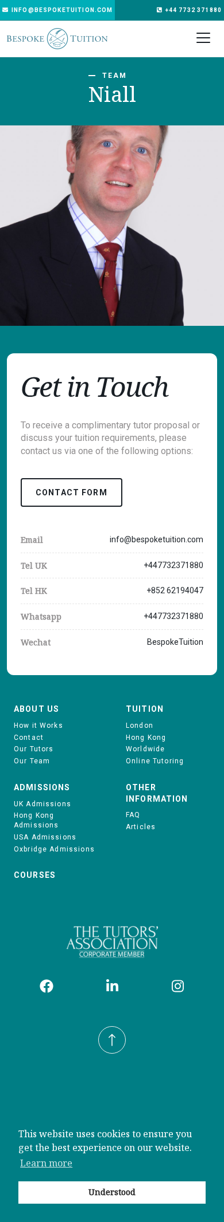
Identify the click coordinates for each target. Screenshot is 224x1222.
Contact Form (71, 492)
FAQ (133, 815)
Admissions (42, 787)
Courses (35, 875)
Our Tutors (34, 749)
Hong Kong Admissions (36, 820)
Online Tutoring (155, 761)
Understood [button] (112, 1191)
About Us (36, 709)
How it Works (38, 726)
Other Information (157, 793)
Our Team (32, 761)
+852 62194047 (174, 590)
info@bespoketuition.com (62, 10)
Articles (141, 827)
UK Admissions (42, 804)
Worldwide (145, 749)
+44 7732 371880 (193, 10)
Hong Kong (146, 738)
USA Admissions (45, 837)
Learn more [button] (46, 1163)
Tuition (145, 709)
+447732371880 (173, 565)
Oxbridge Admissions (54, 849)
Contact (29, 738)
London (139, 726)
